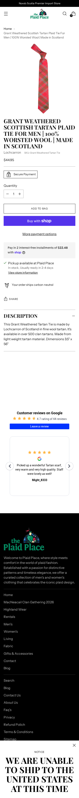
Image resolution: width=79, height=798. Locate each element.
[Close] (74, 745)
